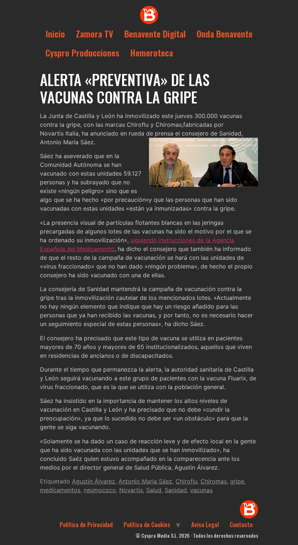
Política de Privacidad (86, 524)
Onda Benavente (225, 33)
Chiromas (214, 481)
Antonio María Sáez (145, 481)
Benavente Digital (155, 33)
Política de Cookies (147, 524)
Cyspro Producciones (82, 52)
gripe (237, 481)
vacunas (201, 490)
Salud (153, 490)
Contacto (241, 524)
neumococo (100, 490)
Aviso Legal (205, 524)
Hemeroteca (151, 52)
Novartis (131, 490)
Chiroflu (186, 481)
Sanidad (176, 490)
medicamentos (60, 490)
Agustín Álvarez (93, 481)
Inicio (55, 33)
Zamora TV (94, 33)
